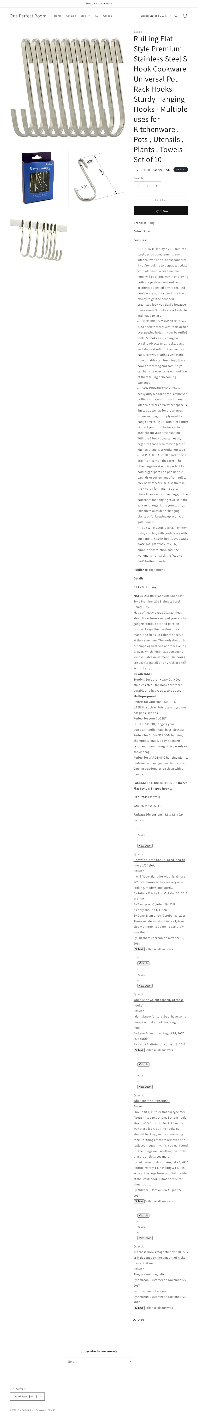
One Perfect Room (26, 1410)
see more (163, 1156)
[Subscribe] (129, 1361)
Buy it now (161, 211)
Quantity (138, 178)
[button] (84, 16)
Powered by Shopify (46, 1410)
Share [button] (141, 1319)
